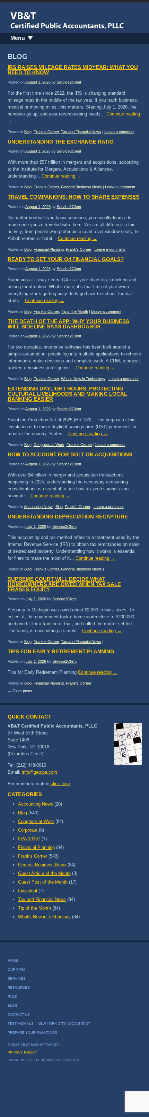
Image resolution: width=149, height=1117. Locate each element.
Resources (19, 987)
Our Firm (16, 969)
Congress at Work (49, 444)
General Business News (81, 187)
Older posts (20, 691)
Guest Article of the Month (44, 873)
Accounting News (38, 507)
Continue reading (61, 176)
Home (13, 960)
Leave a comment (119, 132)
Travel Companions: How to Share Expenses (73, 197)
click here (60, 783)
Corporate (27, 830)
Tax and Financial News (81, 132)
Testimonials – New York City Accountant (49, 1023)
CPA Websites (21, 1060)
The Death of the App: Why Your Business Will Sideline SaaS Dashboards (68, 323)
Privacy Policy (22, 1052)
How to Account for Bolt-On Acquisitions (70, 454)
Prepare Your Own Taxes (32, 1032)
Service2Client (69, 82)
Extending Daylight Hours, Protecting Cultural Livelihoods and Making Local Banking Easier (67, 394)
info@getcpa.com (39, 772)
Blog (28, 132)
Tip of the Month (74, 311)
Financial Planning (49, 249)
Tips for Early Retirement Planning (61, 651)
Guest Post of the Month (43, 882)
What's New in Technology (83, 379)
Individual (27, 890)
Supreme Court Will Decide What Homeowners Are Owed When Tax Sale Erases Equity (64, 584)
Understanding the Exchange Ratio (61, 142)
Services (17, 978)
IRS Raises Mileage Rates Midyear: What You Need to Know (73, 69)
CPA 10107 (29, 838)
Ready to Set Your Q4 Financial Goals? (66, 259)
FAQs (12, 996)
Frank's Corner (46, 132)
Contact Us (19, 1014)
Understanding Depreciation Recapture (68, 516)
